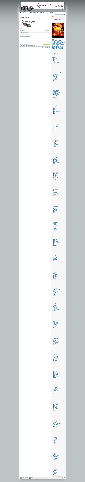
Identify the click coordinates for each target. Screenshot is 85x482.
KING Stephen (54, 273)
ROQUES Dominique (55, 385)
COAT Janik (54, 138)
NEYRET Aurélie (55, 345)
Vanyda (54, 451)
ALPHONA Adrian (55, 64)
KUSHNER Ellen (55, 277)
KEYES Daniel (54, 272)
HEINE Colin (54, 244)
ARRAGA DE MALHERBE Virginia (57, 72)
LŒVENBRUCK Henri (55, 304)
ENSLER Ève (54, 191)
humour (53, 46)
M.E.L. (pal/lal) (30, 12)
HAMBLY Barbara (55, 239)
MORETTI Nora (55, 337)
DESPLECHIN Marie (55, 177)
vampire (62, 52)
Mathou (54, 321)
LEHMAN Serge (55, 293)
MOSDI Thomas (55, 339)
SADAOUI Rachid (55, 395)
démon (57, 43)
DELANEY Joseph (55, 171)
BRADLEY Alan (55, 98)
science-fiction (54, 50)
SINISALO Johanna (55, 408)
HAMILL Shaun (55, 240)
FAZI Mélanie (54, 196)
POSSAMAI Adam (55, 371)
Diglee (53, 180)
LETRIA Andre (54, 296)
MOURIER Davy (55, 341)
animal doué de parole (56, 40)
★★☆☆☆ (58, 55)
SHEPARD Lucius (55, 405)
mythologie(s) (54, 49)
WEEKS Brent (54, 461)
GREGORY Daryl (55, 228)
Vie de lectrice (54, 453)
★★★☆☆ (54, 55)
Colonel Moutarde (55, 145)
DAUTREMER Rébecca (56, 164)
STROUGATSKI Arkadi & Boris (57, 423)
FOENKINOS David (55, 206)
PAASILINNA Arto (55, 358)
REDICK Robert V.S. (55, 376)
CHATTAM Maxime (55, 126)
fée (57, 45)
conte (60, 42)
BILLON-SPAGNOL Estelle (56, 92)
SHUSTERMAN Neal (55, 407)
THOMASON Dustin (55, 436)
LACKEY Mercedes (55, 278)
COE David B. (54, 139)
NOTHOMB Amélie (55, 354)
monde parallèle (60, 48)
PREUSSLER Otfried (55, 373)
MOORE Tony (54, 336)
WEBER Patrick (55, 460)
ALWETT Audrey (55, 65)
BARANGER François (55, 80)
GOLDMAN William (55, 222)
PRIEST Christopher (55, 374)
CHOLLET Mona (55, 131)
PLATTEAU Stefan (55, 369)
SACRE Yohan (55, 394)
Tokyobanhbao (55, 438)
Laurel (53, 286)
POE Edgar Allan (55, 370)
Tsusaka (54, 441)
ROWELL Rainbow (55, 390)
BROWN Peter (54, 108)
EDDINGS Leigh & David (56, 189)
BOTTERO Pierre (55, 95)
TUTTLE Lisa (54, 442)
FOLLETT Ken (54, 207)
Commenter (22, 30)
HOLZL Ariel (54, 253)
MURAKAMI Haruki (55, 342)
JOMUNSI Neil (54, 263)
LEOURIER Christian (55, 295)
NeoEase (28, 478)
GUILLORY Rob (55, 237)
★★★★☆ (60, 54)
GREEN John (54, 226)
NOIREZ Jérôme (55, 352)
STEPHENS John (55, 419)
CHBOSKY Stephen (55, 128)
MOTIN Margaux (55, 340)
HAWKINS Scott (55, 243)
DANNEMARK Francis (56, 163)
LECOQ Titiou (54, 292)
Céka (53, 123)
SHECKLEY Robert (55, 404)
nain (57, 49)
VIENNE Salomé (55, 454)
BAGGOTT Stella (55, 77)
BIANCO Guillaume (55, 91)
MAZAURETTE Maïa (55, 322)
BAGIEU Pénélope (55, 78)
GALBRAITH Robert (55, 212)
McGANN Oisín (55, 325)
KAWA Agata (54, 270)
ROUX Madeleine (55, 389)
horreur (59, 45)
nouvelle (59, 49)
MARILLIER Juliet (55, 310)
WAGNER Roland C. (55, 456)
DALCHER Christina (55, 160)
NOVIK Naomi (54, 355)
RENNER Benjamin (55, 377)
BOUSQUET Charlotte (55, 97)
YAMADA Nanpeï (55, 469)
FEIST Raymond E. (55, 197)
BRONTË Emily (55, 105)
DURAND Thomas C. (55, 187)
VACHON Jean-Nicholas (56, 444)
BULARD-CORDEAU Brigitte (56, 111)
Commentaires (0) (47, 30)
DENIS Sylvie (54, 174)
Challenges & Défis (42, 12)
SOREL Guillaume (55, 411)
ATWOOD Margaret (55, 74)
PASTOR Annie (55, 361)
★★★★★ (54, 54)
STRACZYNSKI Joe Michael (56, 420)
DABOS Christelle (55, 159)
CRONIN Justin (55, 155)
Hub (53, 256)
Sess (53, 401)
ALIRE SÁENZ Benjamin (56, 62)
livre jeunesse (56, 47)
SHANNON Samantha (55, 403)
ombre (62, 49)
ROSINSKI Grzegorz (55, 386)
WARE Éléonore (55, 458)
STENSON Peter (55, 418)
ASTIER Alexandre (55, 73)
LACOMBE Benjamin (55, 279)
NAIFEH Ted (54, 344)
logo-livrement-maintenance (45, 47)
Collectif (54, 142)
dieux (62, 42)
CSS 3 (35, 478)
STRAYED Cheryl (55, 421)
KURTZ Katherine (55, 276)
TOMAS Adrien (55, 440)
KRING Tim (54, 275)
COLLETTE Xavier (55, 143)
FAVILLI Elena (54, 194)
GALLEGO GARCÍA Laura (56, 213)
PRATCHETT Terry (55, 372)
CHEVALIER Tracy (55, 130)
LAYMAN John (54, 287)
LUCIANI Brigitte (55, 306)
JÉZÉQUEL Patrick (55, 262)
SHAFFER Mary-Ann (55, 402)
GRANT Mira (54, 224)
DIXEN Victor (54, 181)
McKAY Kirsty (54, 326)
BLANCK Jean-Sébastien (56, 93)
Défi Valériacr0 (51, 12)
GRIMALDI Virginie (55, 230)
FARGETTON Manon (55, 193)
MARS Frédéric (55, 312)
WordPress (22, 478)
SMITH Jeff (54, 409)
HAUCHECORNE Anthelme (56, 242)
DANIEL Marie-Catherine (56, 162)
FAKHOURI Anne (55, 192)
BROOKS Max (54, 106)
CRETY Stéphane (55, 154)
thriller (56, 51)
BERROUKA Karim (55, 88)
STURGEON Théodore (56, 424)
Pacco (53, 359)
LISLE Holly (54, 303)
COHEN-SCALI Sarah (55, 140)
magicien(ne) (55, 48)
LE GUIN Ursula (55, 290)
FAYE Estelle (54, 195)
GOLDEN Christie (55, 221)
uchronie (59, 51)
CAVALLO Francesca (55, 121)
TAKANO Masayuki (55, 427)
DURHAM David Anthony (56, 188)
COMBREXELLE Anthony (56, 146)
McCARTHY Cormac (55, 323)
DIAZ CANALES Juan (55, 179)
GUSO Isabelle (55, 238)
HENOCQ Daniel (55, 245)
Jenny (53, 261)
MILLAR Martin (55, 329)
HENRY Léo (54, 246)
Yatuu (53, 471)
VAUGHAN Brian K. (55, 452)
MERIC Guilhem (55, 328)
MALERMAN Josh (55, 307)
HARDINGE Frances (55, 241)
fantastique (55, 44)
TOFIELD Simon (55, 437)
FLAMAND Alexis (55, 205)
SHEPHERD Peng (55, 406)
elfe (58, 43)
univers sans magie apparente (57, 52)
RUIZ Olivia (54, 393)
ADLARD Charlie (55, 59)
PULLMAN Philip (55, 375)
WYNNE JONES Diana (56, 468)
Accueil (20, 12)
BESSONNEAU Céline (56, 90)
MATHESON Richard (55, 320)
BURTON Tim (54, 115)
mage (52, 48)
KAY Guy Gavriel (55, 271)
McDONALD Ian (55, 324)
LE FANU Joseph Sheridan (56, 289)
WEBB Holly (54, 459)
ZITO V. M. (54, 474)
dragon (54, 43)
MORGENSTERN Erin (55, 338)
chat (56, 42)
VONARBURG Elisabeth (56, 455)
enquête (60, 43)
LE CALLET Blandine (55, 288)
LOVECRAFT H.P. (55, 305)
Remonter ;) (63, 477)
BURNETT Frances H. (55, 114)
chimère (58, 42)
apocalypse (54, 41)
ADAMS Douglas (55, 58)
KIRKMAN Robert (55, 274)
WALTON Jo (54, 457)
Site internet (31, 37)
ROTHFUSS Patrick (55, 388)
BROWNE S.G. (55, 109)
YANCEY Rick (54, 470)
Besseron (54, 89)
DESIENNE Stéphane (55, 176)
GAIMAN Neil (54, 211)
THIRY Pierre (54, 435)
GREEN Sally (54, 227)
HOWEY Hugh (54, 255)
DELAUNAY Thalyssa (55, 172)
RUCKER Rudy (55, 392)
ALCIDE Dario (54, 61)
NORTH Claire (54, 353)
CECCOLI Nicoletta (55, 122)
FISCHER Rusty (55, 204)
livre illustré (61, 46)
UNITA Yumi (54, 443)
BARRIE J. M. (54, 81)
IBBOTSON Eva (55, 258)
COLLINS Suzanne (55, 144)
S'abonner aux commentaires (24, 44)
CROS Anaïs (54, 156)
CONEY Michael (55, 147)
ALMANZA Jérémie (55, 63)
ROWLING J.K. (55, 391)
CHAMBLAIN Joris (55, 125)
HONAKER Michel (55, 254)
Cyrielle (54, 158)
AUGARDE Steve (55, 75)
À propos (23, 12)
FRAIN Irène (54, 208)
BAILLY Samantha (55, 79)
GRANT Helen (54, 223)
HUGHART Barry (55, 257)
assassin (58, 41)
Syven (53, 425)
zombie (59, 53)
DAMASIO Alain (55, 161)
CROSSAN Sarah (55, 157)
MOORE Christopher (55, 335)
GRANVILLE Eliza (55, 225)
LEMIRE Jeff (54, 294)
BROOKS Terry (55, 107)
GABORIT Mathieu (55, 210)
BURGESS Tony (55, 112)
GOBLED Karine (55, 220)
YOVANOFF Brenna (55, 472)
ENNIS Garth (54, 190)
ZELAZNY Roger (55, 473)
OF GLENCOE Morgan (56, 357)
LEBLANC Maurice (55, 291)
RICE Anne (54, 378)
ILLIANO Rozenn (55, 259)
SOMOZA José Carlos (55, 410)
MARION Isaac (55, 311)
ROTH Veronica (55, 387)
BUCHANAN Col (55, 110)
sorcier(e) (59, 50)
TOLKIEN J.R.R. (55, 439)
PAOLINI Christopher (55, 360)
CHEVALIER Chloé (55, 129)
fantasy (60, 44)
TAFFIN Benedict (55, 426)
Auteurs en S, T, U (55, 76)
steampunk (53, 51)
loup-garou (61, 47)
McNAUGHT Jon (55, 327)
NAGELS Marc (54, 343)
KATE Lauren (54, 269)
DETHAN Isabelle (55, 178)
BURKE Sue (54, 113)
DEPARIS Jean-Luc (55, 175)
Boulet (53, 96)
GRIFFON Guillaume (55, 229)
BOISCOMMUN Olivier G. (56, 94)
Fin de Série (47, 12)
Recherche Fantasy (35, 12)
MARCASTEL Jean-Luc (56, 309)
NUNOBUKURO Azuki (55, 356)
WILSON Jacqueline (55, 467)
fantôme (55, 45)
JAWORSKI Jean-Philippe (56, 260)
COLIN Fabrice (55, 141)
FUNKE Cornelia (55, 209)
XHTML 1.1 (33, 478)
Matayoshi (54, 319)
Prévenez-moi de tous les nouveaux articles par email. (28, 45)
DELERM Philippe (55, 173)
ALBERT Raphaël (55, 60)
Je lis (26, 12)
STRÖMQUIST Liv (55, 422)
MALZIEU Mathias (55, 308)
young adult (55, 53)
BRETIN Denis (54, 104)
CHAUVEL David (55, 127)
